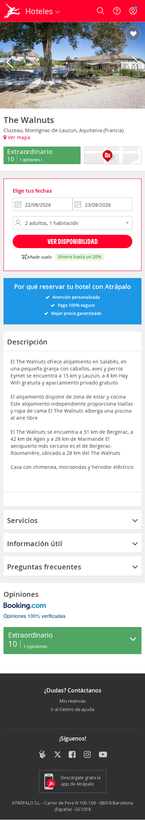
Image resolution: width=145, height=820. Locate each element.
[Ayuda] (117, 11)
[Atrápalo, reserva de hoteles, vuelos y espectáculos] (12, 11)
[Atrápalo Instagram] (88, 754)
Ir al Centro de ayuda (72, 709)
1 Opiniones (30, 159)
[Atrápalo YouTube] (103, 754)
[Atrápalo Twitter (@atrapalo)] (57, 754)
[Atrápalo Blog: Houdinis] (42, 754)
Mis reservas (72, 701)
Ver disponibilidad (73, 241)
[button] (133, 34)
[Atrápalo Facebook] (73, 754)
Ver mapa (18, 137)
